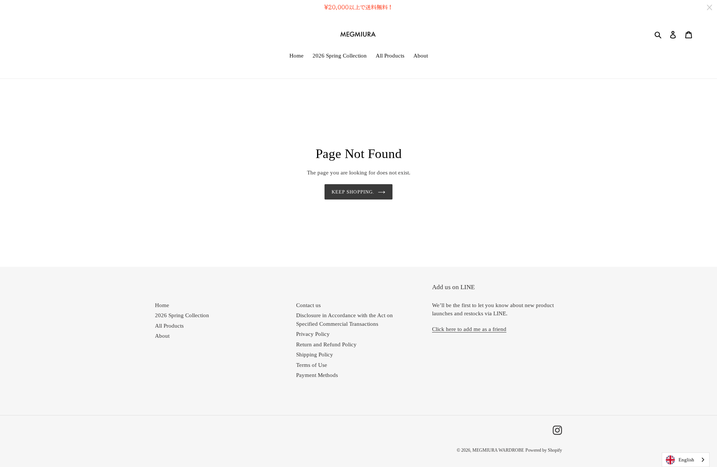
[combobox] (686, 459)
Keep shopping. (353, 192)
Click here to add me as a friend (469, 329)
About (162, 336)
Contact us (308, 305)
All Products (169, 326)
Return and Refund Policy (326, 344)
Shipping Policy (314, 355)
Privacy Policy (313, 334)
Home (162, 305)
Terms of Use (311, 365)
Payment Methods (317, 375)
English (686, 460)
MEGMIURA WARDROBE (498, 450)
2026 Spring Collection (182, 315)
